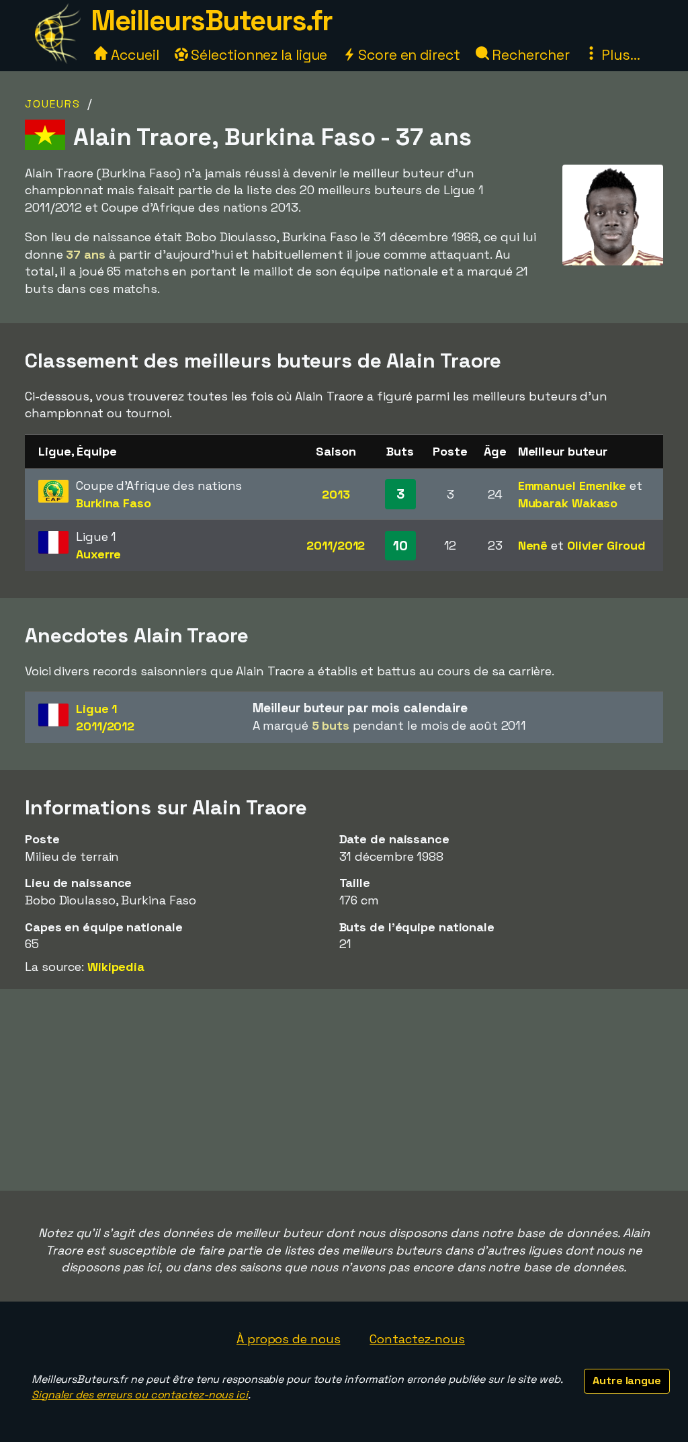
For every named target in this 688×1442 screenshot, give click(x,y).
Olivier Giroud (606, 545)
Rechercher (529, 55)
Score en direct (407, 55)
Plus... (619, 55)
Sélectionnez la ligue (258, 55)
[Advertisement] (344, 1090)
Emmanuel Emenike (572, 485)
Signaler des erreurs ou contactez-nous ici (140, 1395)
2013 (336, 494)
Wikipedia (115, 966)
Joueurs (53, 104)
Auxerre (98, 554)
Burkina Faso (113, 503)
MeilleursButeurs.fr (212, 20)
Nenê (533, 545)
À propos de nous (288, 1339)
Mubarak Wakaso (568, 503)
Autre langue (627, 1380)
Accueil (133, 55)
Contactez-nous (417, 1339)
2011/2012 (335, 545)
